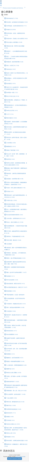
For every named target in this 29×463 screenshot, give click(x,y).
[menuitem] (1, 3)
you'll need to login (20, 456)
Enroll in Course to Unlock (14, 458)
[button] (1, 1)
